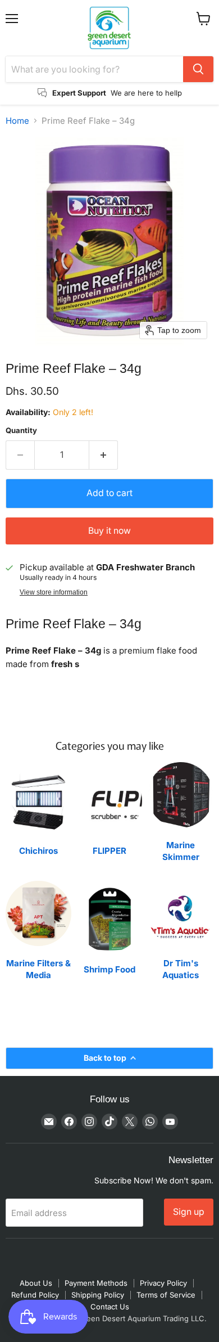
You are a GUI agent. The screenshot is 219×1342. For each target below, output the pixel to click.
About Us (36, 1282)
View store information (54, 592)
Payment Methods (96, 1282)
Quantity (21, 430)
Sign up (188, 1211)
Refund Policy (35, 1294)
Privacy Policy (163, 1282)
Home (17, 120)
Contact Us (109, 1306)
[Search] (198, 69)
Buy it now (109, 530)
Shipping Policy (97, 1294)
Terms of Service (165, 1294)
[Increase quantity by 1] (103, 455)
